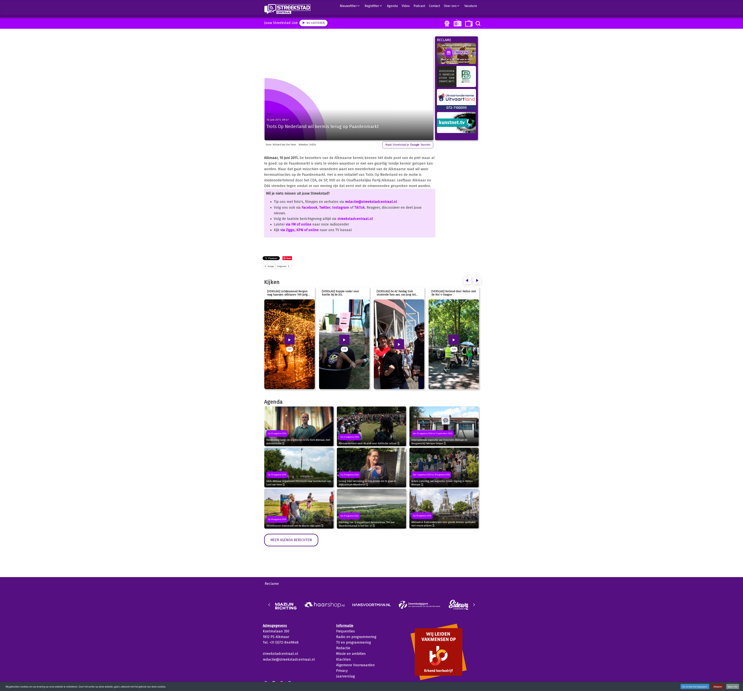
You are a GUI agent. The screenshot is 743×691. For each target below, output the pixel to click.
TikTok (359, 207)
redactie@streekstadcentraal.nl (371, 202)
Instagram (340, 207)
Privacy (342, 671)
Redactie (343, 648)
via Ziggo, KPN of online (299, 230)
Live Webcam (446, 23)
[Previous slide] (269, 604)
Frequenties (345, 631)
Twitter (324, 207)
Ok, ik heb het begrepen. (695, 686)
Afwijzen (717, 686)
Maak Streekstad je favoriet (407, 144)
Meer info (733, 686)
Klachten (343, 659)
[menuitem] (351, 6)
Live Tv (468, 23)
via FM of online (298, 224)
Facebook (309, 207)
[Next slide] (473, 604)
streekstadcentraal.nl (355, 219)
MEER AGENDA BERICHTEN (291, 540)
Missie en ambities (351, 654)
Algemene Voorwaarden (355, 665)
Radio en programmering (356, 637)
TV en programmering (353, 642)
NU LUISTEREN (456, 23)
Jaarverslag (345, 676)
